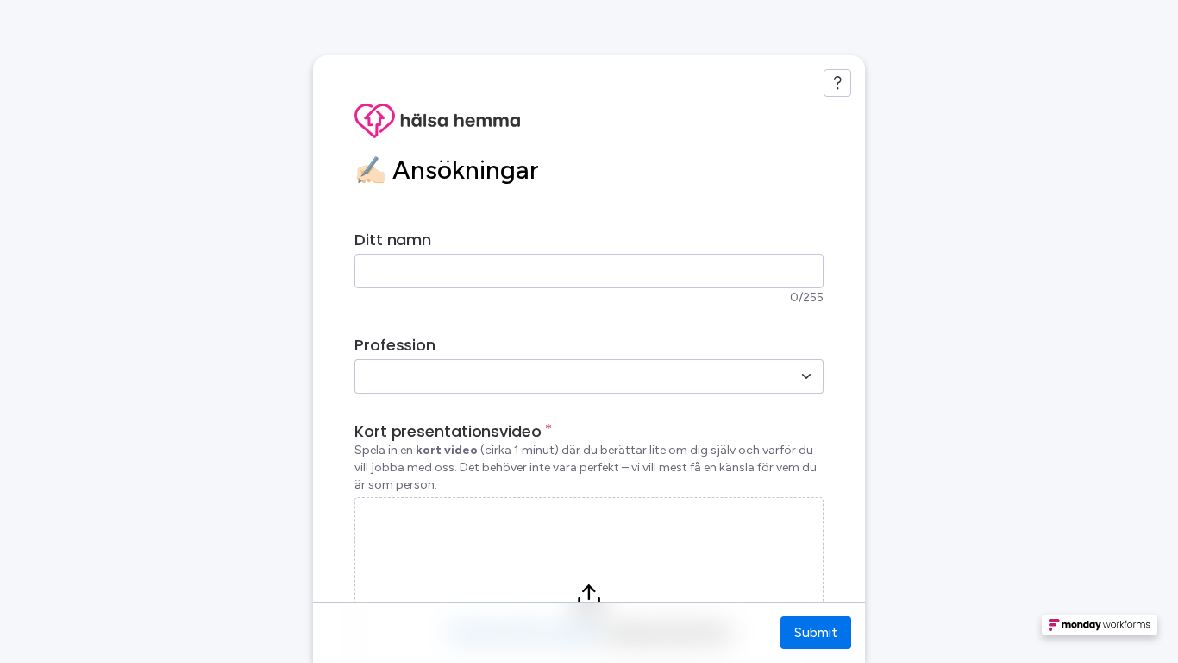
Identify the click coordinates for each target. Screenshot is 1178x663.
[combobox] (570, 376)
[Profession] (806, 376)
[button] (1099, 630)
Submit (815, 632)
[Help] (837, 83)
